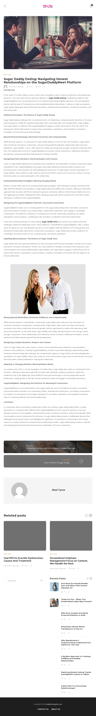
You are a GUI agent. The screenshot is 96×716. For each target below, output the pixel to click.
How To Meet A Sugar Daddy (57, 463)
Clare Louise (54, 568)
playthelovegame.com (54, 704)
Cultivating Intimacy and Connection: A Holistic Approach (51, 448)
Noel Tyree (12, 87)
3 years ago (20, 87)
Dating (7, 75)
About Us (55, 709)
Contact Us (43, 709)
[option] (25, 543)
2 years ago (62, 568)
